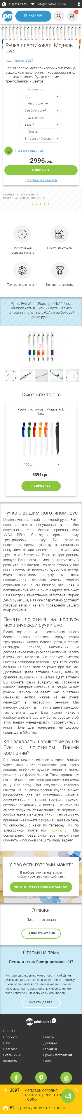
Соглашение (12, 1055)
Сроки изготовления (58, 1055)
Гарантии (50, 1049)
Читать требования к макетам (41, 886)
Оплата (48, 1037)
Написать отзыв (41, 933)
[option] (41, 449)
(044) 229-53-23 (17, 4)
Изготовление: (38, 103)
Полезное (10, 1049)
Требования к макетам (41, 180)
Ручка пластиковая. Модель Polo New (41, 412)
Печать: (33, 131)
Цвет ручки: (36, 117)
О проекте (10, 1037)
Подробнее (40, 485)
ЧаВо (47, 1061)
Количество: (36, 89)
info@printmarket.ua (52, 4)
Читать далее (41, 1002)
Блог (6, 1043)
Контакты (59, 830)
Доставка (50, 1043)
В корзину (41, 170)
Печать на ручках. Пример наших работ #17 (41, 962)
